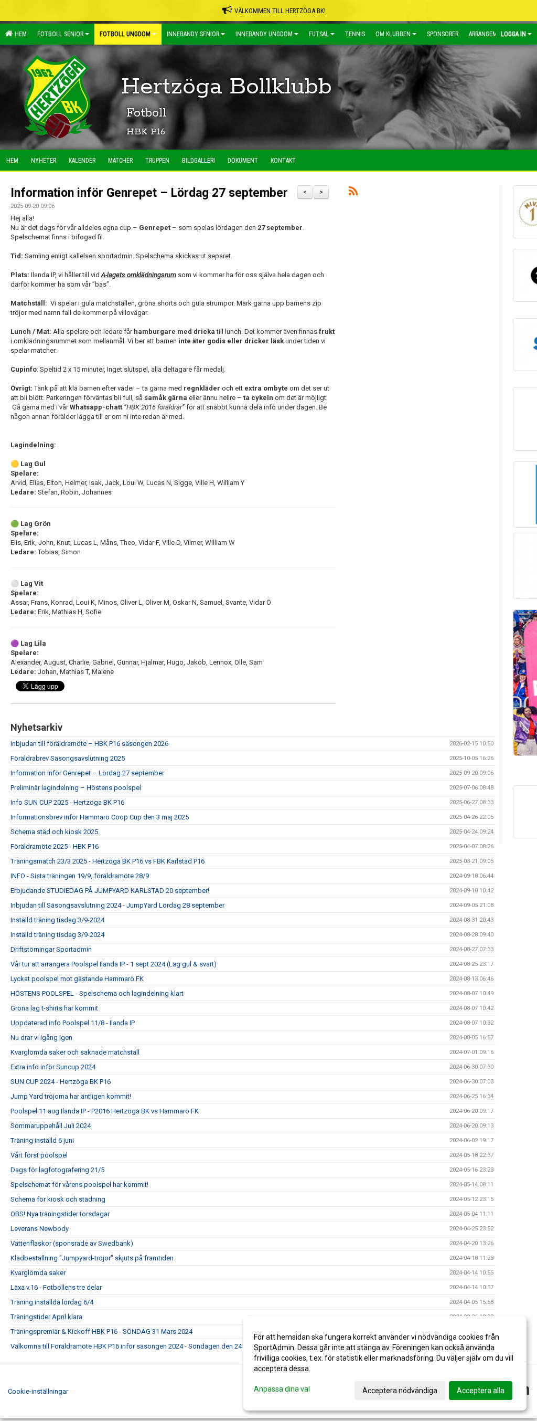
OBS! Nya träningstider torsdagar (60, 1214)
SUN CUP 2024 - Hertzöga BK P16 (60, 1082)
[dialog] (385, 1363)
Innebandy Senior (193, 34)
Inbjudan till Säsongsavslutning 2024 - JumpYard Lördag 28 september (117, 905)
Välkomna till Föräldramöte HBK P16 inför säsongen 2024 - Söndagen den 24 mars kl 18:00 (146, 1346)
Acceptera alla (480, 1390)
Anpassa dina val (282, 1389)
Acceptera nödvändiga (399, 1390)
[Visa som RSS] (353, 193)
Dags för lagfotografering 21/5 (57, 1170)
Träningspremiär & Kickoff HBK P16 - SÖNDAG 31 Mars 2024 (101, 1331)
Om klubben (393, 34)
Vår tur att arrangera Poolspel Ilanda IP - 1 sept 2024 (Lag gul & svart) (113, 964)
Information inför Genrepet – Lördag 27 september (149, 193)
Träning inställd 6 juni (42, 1140)
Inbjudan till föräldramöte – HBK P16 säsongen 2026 (89, 744)
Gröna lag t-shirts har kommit (54, 1008)
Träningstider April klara (46, 1317)
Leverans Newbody (39, 1229)
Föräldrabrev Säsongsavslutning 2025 (67, 758)
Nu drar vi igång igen (41, 1037)
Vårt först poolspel (39, 1155)
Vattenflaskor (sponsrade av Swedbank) (71, 1243)
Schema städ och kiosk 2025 (54, 832)
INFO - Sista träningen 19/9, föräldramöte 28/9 (79, 876)
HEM (19, 34)
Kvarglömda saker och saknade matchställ (74, 1052)
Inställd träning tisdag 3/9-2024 (57, 920)
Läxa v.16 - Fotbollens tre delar (56, 1287)
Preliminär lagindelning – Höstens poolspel (75, 788)
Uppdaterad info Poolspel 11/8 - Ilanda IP (72, 1023)
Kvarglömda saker (38, 1273)
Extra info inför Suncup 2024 (52, 1067)
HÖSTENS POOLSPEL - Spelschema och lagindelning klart (97, 993)
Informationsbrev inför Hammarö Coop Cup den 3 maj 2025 (99, 817)
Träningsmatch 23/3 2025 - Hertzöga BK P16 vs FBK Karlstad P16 (107, 861)
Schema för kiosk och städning (57, 1199)
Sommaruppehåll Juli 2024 (50, 1126)
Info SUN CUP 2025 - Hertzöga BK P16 (67, 802)
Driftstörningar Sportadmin (51, 949)
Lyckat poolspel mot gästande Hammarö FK (77, 979)
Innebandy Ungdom (264, 34)
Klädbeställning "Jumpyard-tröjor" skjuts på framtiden (92, 1258)
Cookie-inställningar (38, 1391)
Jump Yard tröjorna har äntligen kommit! (70, 1096)
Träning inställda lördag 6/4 (51, 1302)
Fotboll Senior (60, 34)
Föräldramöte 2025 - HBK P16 (54, 846)
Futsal (319, 34)
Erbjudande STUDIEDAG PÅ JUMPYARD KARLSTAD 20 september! (109, 890)
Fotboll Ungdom (125, 34)
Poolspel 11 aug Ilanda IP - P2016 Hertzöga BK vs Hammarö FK (104, 1111)
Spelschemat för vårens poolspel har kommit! (79, 1184)
